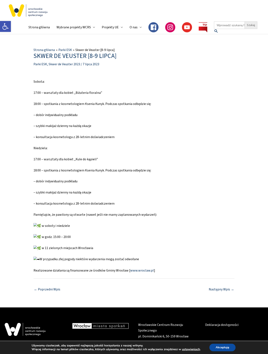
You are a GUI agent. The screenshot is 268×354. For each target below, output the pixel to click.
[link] (5, 26)
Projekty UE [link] (110, 27)
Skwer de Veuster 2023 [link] (64, 64)
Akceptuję (222, 347)
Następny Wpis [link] (221, 289)
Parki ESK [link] (40, 64)
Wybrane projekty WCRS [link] (74, 27)
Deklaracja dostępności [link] (221, 325)
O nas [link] (134, 27)
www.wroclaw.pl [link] (142, 270)
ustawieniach (191, 349)
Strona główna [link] (39, 27)
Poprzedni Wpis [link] (47, 289)
